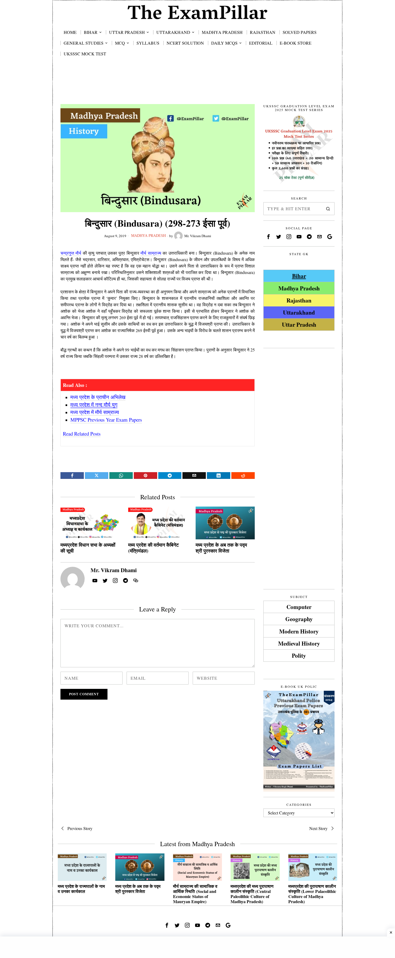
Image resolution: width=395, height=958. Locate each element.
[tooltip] (72, 475)
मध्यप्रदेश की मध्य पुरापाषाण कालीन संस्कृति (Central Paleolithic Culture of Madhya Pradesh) (252, 894)
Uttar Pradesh (299, 324)
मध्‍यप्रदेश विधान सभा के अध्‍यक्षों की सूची (87, 548)
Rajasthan (298, 300)
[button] (328, 208)
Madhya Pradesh (148, 235)
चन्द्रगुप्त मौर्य (70, 253)
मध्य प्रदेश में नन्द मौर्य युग (93, 404)
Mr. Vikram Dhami (197, 235)
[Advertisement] (197, 86)
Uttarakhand (299, 312)
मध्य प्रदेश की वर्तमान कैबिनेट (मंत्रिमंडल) (153, 548)
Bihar (299, 276)
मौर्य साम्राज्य (151, 253)
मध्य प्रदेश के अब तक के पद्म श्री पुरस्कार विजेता (221, 548)
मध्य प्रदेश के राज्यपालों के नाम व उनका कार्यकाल (81, 889)
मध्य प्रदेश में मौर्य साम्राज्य (94, 412)
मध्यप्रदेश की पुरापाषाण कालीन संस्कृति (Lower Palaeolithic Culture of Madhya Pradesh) (312, 894)
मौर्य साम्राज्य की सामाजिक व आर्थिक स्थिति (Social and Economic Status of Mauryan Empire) (195, 894)
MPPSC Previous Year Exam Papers (106, 419)
